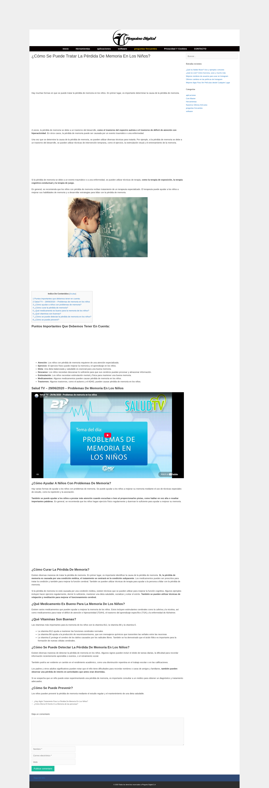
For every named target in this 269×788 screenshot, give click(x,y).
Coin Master (191, 99)
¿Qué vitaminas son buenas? (47, 314)
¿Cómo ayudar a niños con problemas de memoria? (57, 305)
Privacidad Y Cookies (175, 48)
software (122, 48)
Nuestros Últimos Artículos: (197, 105)
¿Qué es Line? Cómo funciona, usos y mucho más (206, 73)
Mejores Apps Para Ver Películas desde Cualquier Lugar (208, 83)
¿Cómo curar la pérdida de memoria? (50, 308)
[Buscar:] (211, 56)
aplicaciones (104, 48)
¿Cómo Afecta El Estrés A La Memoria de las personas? (56, 704)
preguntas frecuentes (145, 48)
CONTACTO (200, 48)
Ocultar (73, 294)
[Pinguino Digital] (134, 37)
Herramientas (83, 48)
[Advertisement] (63, 14)
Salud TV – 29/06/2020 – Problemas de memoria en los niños (61, 302)
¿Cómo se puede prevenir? (46, 320)
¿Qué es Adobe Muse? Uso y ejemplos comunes (205, 70)
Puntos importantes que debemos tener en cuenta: (56, 299)
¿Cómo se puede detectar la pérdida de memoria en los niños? (62, 317)
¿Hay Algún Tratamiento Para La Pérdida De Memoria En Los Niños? (61, 701)
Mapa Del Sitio (39, 778)
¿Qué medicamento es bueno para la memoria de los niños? (61, 311)
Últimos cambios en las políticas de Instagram (204, 79)
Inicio (66, 48)
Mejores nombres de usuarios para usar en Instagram (207, 76)
